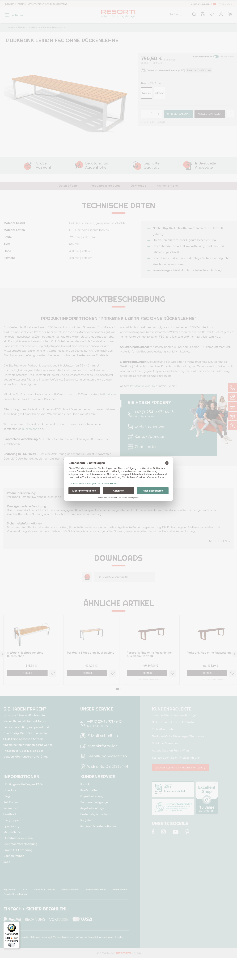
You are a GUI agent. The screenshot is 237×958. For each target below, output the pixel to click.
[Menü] (17, 924)
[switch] (11, 945)
